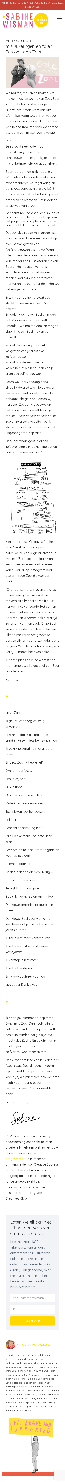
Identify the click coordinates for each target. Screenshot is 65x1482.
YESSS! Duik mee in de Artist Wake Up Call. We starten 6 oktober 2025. (33, 5)
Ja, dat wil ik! (32, 1320)
